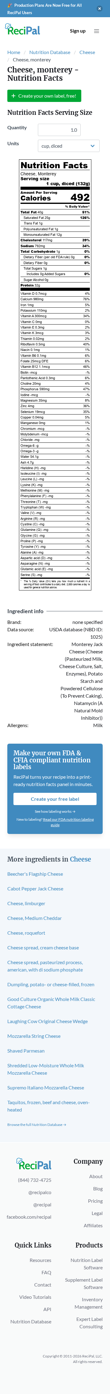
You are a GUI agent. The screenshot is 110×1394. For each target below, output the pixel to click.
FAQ (46, 1272)
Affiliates (93, 1225)
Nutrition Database (49, 52)
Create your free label (55, 799)
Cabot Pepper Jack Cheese (35, 888)
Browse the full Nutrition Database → (36, 1124)
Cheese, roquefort (26, 933)
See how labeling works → (55, 811)
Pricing (95, 1201)
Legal (97, 1213)
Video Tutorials (35, 1297)
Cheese (87, 52)
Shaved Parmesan (26, 1050)
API (47, 1309)
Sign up (78, 30)
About (96, 1176)
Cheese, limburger (26, 903)
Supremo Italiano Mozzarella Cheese (45, 1087)
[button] (96, 31)
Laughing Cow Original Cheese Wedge (47, 1021)
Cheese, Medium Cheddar (34, 918)
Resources (40, 1260)
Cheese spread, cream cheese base (43, 947)
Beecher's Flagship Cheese (35, 874)
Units (13, 143)
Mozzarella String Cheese (34, 1036)
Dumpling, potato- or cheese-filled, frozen (50, 984)
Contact (42, 1284)
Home (13, 52)
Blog (98, 1188)
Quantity (17, 127)
